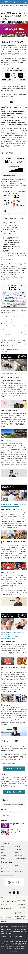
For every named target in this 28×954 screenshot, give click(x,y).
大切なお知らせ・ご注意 (20, 913)
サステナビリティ (5, 815)
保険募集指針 (4, 905)
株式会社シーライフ (5, 708)
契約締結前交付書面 (5, 901)
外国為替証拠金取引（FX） (21, 858)
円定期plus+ (3, 855)
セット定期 (3, 852)
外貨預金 (3, 849)
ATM (2, 874)
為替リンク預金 (18, 855)
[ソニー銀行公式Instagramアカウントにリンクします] (18, 893)
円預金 (2, 846)
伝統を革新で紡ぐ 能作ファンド (8, 373)
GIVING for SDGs (16, 139)
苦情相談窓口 (4, 913)
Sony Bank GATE (18, 47)
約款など (17, 897)
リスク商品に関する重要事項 (20, 901)
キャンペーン (18, 868)
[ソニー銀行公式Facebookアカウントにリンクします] (10, 893)
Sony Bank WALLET (19, 849)
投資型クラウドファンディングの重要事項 (13, 804)
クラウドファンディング (16, 812)
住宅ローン (3, 858)
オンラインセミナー (5, 865)
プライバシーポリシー (6, 908)
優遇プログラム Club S (6, 871)
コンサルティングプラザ (6, 868)
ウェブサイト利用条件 (6, 917)
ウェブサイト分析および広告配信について (20, 917)
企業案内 (3, 897)
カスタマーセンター (19, 871)
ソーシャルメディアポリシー (20, 908)
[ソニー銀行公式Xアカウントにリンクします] (14, 893)
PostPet (16, 865)
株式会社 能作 (4, 443)
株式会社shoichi (4, 575)
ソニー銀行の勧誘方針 (20, 905)
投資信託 (17, 852)
